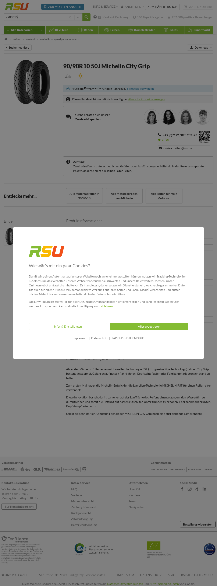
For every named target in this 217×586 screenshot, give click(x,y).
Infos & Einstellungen (68, 326)
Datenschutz (99, 338)
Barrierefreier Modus (127, 338)
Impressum (80, 338)
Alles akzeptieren (149, 326)
